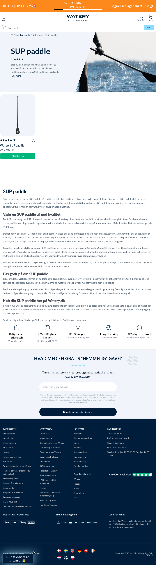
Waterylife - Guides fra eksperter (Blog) (50, 494)
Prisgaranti (8, 447)
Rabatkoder (8, 461)
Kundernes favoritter (83, 438)
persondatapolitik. (80, 402)
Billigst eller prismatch (16, 335)
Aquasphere (79, 493)
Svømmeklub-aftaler (49, 457)
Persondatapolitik (48, 500)
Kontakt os (8, 438)
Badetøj (77, 447)
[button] (18, 558)
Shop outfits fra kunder (13, 492)
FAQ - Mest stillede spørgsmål (48, 481)
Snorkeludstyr (80, 457)
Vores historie (46, 438)
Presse (43, 488)
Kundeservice (9, 433)
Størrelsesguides (10, 478)
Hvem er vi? (45, 433)
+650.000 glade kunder (47, 335)
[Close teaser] (34, 552)
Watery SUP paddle (12, 145)
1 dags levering (109, 334)
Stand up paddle (23, 35)
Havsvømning (80, 461)
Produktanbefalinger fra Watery (17, 466)
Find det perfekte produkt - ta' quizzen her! (16, 472)
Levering (7, 452)
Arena (76, 488)
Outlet (76, 443)
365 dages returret (139, 334)
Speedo (77, 484)
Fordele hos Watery (48, 471)
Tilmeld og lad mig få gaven (78, 411)
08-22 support (78, 334)
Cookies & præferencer (13, 483)
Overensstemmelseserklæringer (17, 506)
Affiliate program (47, 466)
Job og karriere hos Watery (52, 443)
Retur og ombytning (12, 457)
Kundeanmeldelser (48, 475)
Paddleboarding (81, 466)
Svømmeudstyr (80, 452)
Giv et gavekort (10, 502)
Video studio (8, 488)
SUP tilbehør (38, 35)
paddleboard (101, 198)
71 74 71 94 (116, 433)
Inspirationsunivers (11, 497)
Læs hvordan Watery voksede (123, 521)
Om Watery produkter (50, 447)
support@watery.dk (121, 438)
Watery (77, 479)
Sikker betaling (9, 443)
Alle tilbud (78, 433)
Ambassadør (45, 461)
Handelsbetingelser (48, 505)
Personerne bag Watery (50, 452)
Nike (76, 497)
